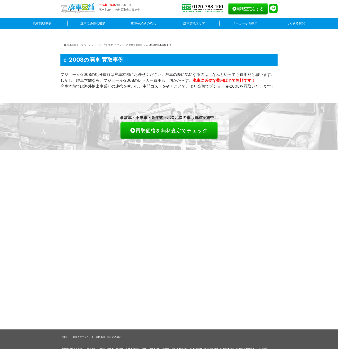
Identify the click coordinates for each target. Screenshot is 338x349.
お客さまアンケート (83, 337)
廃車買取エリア (194, 23)
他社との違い (114, 337)
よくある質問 (295, 23)
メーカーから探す (244, 23)
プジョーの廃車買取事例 (130, 44)
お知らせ (66, 337)
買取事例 (100, 337)
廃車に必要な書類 (92, 23)
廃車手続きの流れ (143, 23)
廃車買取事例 (42, 23)
